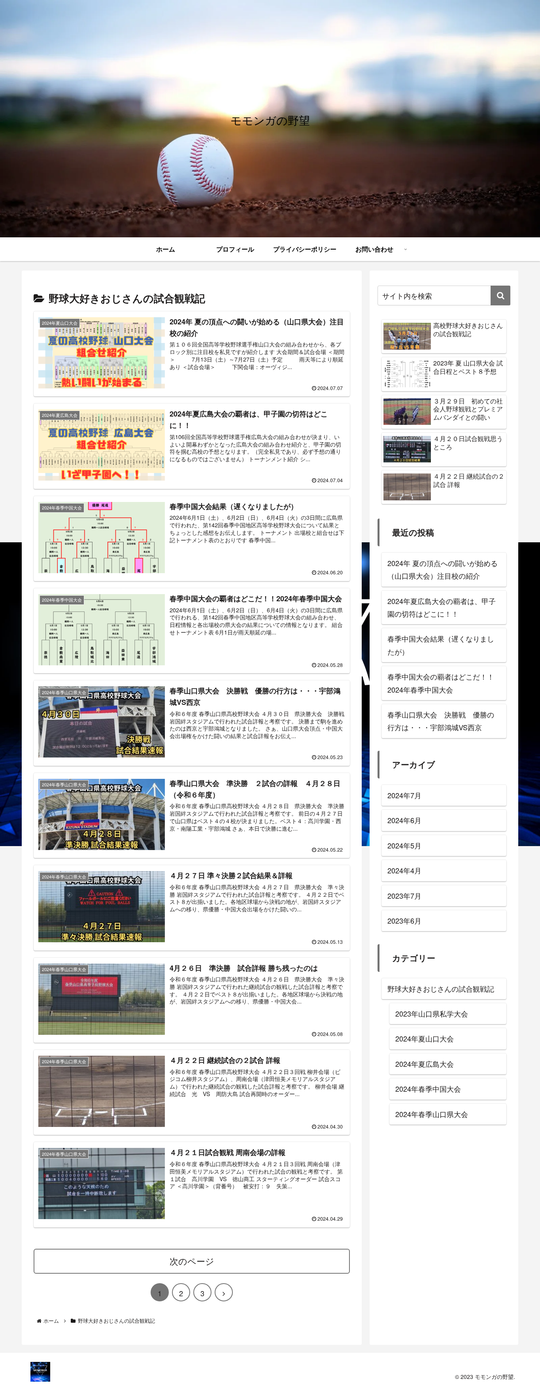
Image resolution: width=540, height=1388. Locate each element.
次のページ (192, 1261)
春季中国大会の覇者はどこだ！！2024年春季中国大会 (440, 682)
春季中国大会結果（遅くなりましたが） (440, 644)
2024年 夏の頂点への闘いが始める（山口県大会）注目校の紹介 (442, 569)
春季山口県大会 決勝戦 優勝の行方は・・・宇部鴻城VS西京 (440, 720)
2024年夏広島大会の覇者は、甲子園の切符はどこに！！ (441, 607)
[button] (500, 295)
